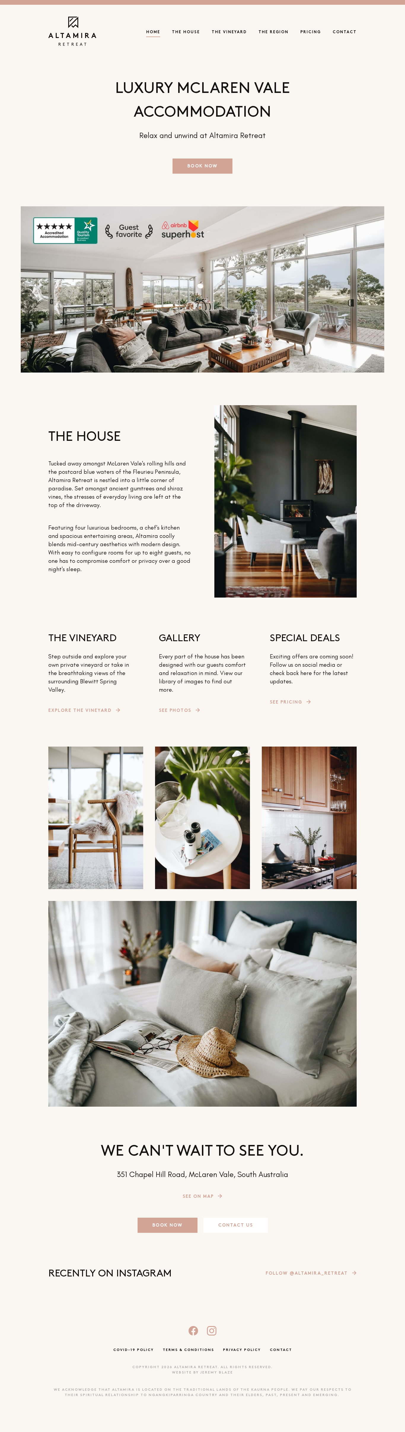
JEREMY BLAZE (216, 1372)
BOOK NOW (202, 166)
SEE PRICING (286, 702)
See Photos (175, 711)
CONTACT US (235, 1225)
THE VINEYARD (229, 32)
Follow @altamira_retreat (307, 1273)
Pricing (310, 32)
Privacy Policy (242, 1350)
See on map (198, 1197)
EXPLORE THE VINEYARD (79, 711)
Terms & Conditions (188, 1350)
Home (153, 32)
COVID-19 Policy (133, 1350)
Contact (281, 1350)
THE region (273, 32)
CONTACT (345, 32)
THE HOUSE (186, 32)
